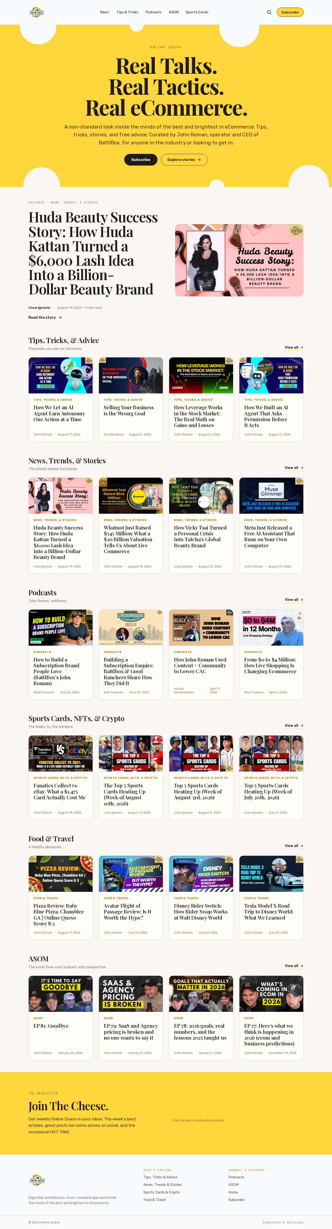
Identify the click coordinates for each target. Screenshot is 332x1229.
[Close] (196, 577)
